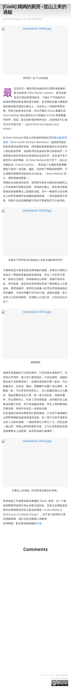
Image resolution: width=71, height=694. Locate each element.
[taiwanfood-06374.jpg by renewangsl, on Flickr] (35, 334)
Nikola (65, 678)
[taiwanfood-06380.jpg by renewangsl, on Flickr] (35, 232)
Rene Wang (61, 675)
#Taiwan (37, 19)
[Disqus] (35, 604)
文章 (39, 523)
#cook (27, 19)
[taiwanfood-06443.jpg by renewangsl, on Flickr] (35, 462)
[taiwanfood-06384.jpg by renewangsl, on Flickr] (35, 50)
